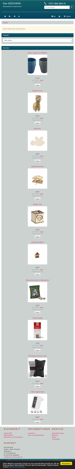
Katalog (5, 23)
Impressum (31, 433)
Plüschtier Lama (37, 91)
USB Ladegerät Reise (37, 392)
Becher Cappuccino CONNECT (37, 53)
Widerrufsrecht (8, 435)
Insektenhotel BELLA (37, 242)
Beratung (55, 435)
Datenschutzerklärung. (16, 467)
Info (54, 16)
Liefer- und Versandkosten (36, 435)
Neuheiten (6, 48)
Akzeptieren (66, 463)
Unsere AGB (8, 433)
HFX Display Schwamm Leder (37, 356)
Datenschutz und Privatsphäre (13, 437)
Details (37, 85)
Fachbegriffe (56, 439)
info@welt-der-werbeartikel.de (13, 457)
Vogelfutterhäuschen (37, 166)
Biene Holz (37, 128)
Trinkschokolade (38, 318)
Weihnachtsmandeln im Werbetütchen (37, 280)
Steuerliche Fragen (58, 433)
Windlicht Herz (37, 204)
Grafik (54, 437)
